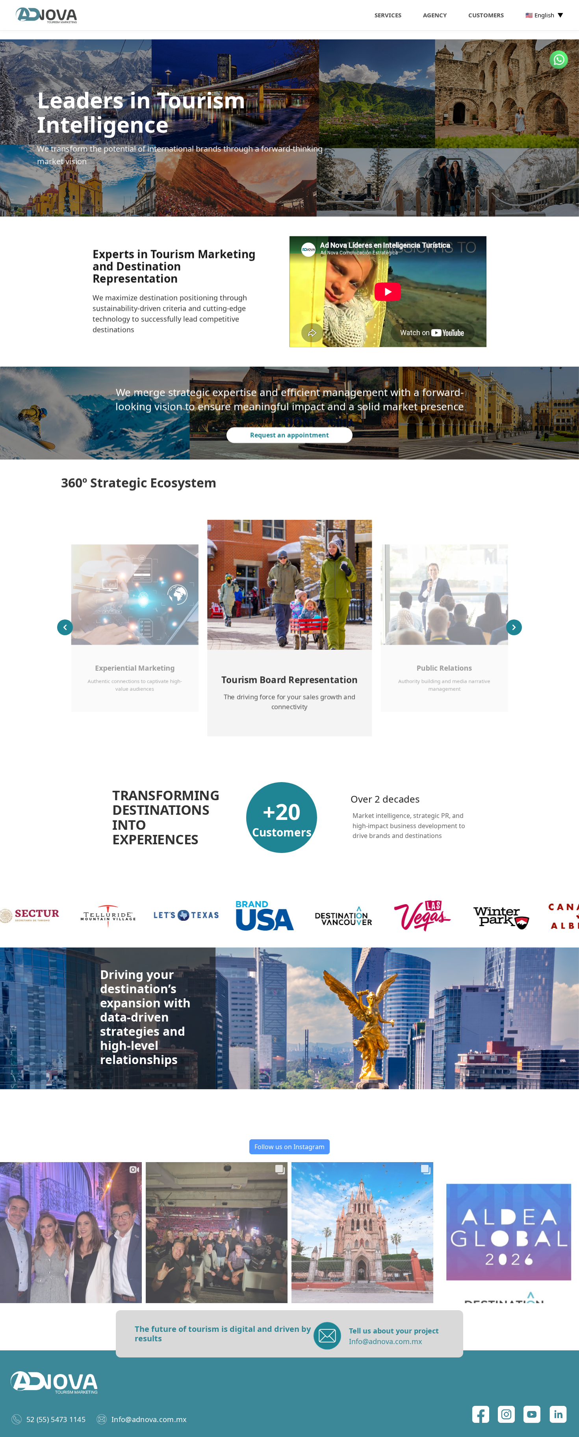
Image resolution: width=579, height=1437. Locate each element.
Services (388, 15)
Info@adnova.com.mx (149, 1419)
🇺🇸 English (544, 15)
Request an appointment (289, 435)
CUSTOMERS (486, 15)
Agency (435, 15)
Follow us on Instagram (289, 1146)
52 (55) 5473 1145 (55, 1419)
